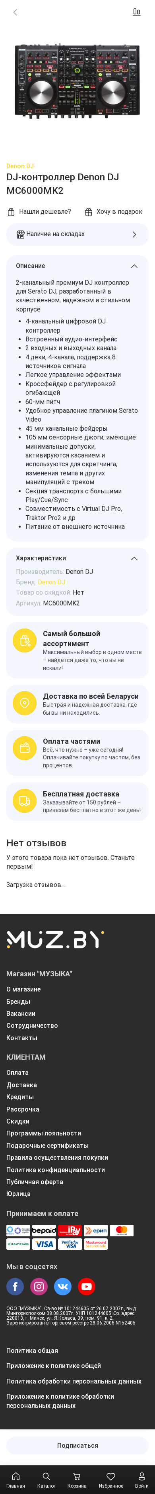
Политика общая (32, 1350)
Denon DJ (20, 166)
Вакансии (20, 1013)
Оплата (17, 1072)
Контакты (21, 1038)
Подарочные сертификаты (47, 1145)
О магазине (23, 989)
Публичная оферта (34, 1182)
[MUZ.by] (55, 944)
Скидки (17, 1121)
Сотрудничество (32, 1025)
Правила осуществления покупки (57, 1157)
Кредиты (20, 1097)
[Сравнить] (136, 12)
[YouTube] (86, 1286)
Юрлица (18, 1194)
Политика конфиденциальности (55, 1170)
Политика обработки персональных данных (73, 1381)
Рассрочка (22, 1109)
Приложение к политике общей (53, 1366)
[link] (15, 12)
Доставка (21, 1085)
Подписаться (77, 1445)
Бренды (18, 1001)
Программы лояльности (43, 1133)
